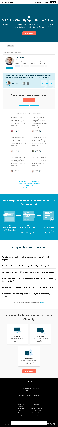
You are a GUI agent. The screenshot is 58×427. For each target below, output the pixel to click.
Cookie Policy (34, 423)
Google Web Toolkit (34, 66)
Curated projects (29, 185)
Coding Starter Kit (37, 410)
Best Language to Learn (37, 415)
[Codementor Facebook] (48, 424)
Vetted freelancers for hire (29, 187)
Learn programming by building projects (29, 391)
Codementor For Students (21, 417)
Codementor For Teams (37, 402)
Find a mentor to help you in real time (29, 384)
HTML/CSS (42, 66)
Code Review (37, 404)
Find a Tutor (21, 410)
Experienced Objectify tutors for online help (29, 181)
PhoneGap (26, 66)
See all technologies (7, 50)
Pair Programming (37, 406)
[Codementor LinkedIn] (54, 424)
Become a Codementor (20, 402)
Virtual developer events (29, 189)
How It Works (21, 404)
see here (42, 302)
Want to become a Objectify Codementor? (29, 105)
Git (22, 66)
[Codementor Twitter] (51, 424)
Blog (21, 415)
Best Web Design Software (37, 408)
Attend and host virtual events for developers (29, 387)
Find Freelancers (21, 408)
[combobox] (34, 46)
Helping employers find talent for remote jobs (29, 394)
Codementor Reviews (37, 412)
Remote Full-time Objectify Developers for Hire (29, 183)
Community (20, 412)
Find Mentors (21, 406)
